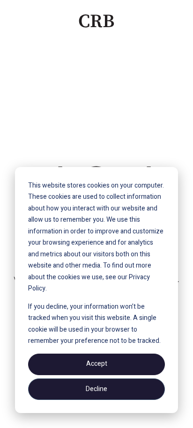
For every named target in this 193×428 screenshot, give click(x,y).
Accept (96, 364)
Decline (96, 389)
